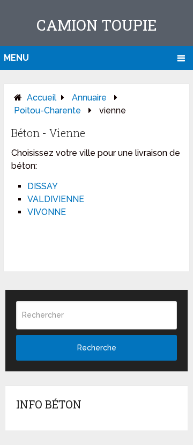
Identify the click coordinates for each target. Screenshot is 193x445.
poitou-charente (47, 110)
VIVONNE (46, 212)
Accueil (41, 97)
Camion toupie (96, 25)
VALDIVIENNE (55, 199)
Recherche (96, 347)
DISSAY (42, 186)
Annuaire (89, 97)
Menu (16, 58)
